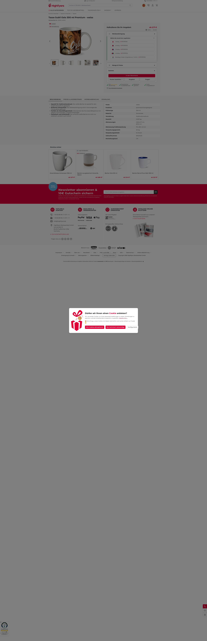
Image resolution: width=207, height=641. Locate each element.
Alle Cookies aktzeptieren (94, 327)
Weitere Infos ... (123, 318)
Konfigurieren (132, 327)
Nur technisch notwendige (115, 327)
